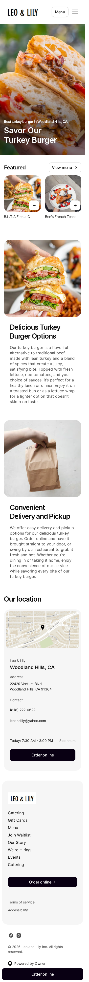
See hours (67, 740)
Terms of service (21, 902)
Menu (60, 11)
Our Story (17, 842)
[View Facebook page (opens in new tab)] (11, 935)
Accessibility (18, 910)
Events (14, 857)
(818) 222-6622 (22, 711)
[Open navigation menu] (75, 12)
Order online (42, 755)
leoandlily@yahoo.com (28, 722)
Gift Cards (17, 820)
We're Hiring (19, 849)
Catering (16, 812)
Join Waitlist (19, 835)
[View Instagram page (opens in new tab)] (19, 935)
